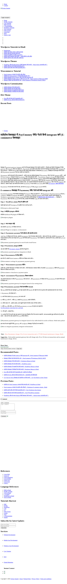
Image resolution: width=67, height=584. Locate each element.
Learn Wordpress (8, 477)
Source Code (7, 35)
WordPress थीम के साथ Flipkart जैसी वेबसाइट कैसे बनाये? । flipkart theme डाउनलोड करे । (26, 395)
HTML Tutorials (8, 22)
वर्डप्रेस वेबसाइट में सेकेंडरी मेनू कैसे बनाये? (14, 91)
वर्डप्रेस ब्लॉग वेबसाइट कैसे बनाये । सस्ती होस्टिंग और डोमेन (18, 56)
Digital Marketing (8, 562)
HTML (6, 505)
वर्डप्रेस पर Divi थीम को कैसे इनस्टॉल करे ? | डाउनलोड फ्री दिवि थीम (20, 375)
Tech (5, 514)
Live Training (7, 551)
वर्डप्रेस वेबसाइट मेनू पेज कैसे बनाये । (12, 88)
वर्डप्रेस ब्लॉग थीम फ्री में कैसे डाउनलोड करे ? (14, 67)
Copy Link (19, 348)
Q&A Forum (7, 30)
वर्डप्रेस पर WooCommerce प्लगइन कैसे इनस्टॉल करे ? (17, 76)
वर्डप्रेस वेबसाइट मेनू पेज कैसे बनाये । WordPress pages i (17, 363)
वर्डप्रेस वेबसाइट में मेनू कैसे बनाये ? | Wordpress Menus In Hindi (19, 361)
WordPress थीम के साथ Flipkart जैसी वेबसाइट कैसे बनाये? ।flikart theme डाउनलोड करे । (26, 64)
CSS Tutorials (7, 23)
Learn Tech (7, 481)
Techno (6, 130)
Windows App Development (11, 546)
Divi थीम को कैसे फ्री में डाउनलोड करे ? (13, 98)
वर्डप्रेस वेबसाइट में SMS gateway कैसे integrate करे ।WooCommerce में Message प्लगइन (26, 78)
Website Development (9, 535)
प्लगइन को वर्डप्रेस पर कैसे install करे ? (13, 55)
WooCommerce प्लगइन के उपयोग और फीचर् (14, 74)
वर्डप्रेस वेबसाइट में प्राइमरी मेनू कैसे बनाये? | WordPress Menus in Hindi (21, 366)
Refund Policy (27, 579)
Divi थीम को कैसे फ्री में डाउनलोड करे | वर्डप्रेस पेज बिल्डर (18, 372)
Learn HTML (7, 479)
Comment (3, 416)
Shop (5, 33)
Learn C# (6, 476)
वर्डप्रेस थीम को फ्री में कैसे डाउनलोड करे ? (14, 66)
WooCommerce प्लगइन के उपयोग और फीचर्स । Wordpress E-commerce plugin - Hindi (25, 387)
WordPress (6, 507)
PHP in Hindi (7, 490)
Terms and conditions (45, 579)
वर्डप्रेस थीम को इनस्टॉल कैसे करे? (12, 53)
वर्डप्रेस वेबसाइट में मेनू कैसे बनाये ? (12, 87)
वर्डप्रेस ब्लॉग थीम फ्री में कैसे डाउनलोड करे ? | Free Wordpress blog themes (22, 390)
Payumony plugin (14, 249)
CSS (5, 508)
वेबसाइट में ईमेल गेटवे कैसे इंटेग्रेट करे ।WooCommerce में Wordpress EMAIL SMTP (25, 80)
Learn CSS (7, 480)
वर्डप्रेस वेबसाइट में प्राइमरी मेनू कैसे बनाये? (14, 90)
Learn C (6, 483)
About (21, 579)
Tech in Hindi (7, 497)
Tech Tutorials (7, 29)
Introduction (7, 50)
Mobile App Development (10, 540)
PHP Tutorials (7, 24)
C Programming (8, 26)
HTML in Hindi (8, 491)
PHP (5, 504)
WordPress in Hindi (9, 496)
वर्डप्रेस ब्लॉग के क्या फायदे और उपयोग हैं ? (14, 57)
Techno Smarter (14, 579)
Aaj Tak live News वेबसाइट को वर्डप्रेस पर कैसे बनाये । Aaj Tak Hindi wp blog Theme (25, 377)
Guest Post (6, 32)
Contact (6, 5)
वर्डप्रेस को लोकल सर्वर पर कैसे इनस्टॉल (13, 52)
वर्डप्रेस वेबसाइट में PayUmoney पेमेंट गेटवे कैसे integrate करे (18, 77)
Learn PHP (7, 474)
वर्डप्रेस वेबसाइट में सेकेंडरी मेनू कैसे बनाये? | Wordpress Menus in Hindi (21, 369)
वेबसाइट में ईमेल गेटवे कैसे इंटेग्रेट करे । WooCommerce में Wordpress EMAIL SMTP (25, 358)
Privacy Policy (35, 579)
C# (4, 510)
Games (6, 513)
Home (5, 4)
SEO (5, 557)
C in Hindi (6, 494)
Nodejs (6, 517)
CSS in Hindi (7, 493)
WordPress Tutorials (9, 27)
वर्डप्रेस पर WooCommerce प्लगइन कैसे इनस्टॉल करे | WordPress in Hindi (22, 384)
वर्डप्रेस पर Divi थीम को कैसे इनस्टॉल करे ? (14, 100)
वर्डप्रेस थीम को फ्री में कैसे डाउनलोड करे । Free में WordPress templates (21, 392)
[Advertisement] (30, 12)
